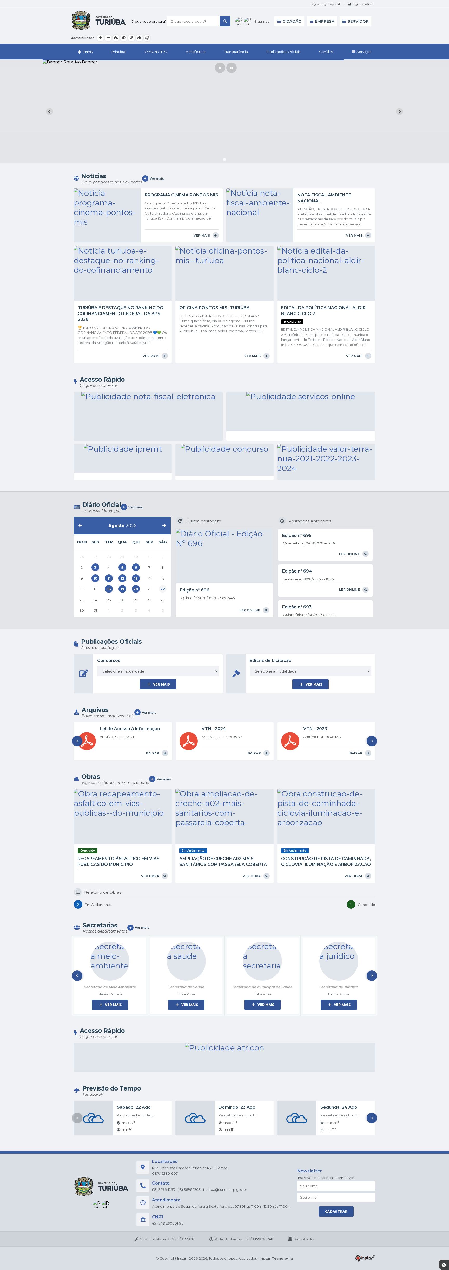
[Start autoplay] (220, 68)
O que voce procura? (149, 21)
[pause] (231, 68)
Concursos (108, 660)
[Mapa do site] (139, 38)
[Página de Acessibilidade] (147, 38)
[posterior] (164, 525)
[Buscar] (225, 21)
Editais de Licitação (271, 660)
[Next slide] (399, 111)
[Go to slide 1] (224, 159)
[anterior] (80, 525)
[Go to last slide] (49, 111)
